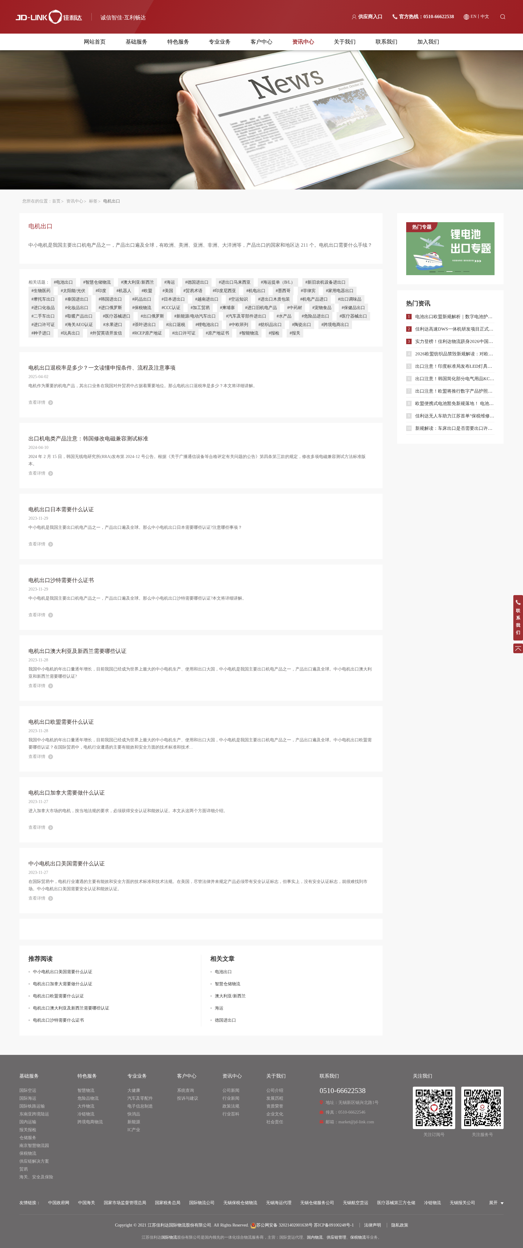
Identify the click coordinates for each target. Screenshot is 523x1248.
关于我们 (345, 42)
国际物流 (169, 1237)
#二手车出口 (43, 316)
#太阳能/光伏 (73, 290)
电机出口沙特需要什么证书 (58, 1020)
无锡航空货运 (355, 1202)
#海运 (169, 282)
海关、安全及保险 (36, 1177)
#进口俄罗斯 (110, 307)
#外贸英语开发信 (106, 333)
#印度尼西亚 (224, 290)
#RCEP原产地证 (147, 333)
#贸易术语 (192, 290)
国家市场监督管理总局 (125, 1202)
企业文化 (274, 1114)
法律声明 (372, 1225)
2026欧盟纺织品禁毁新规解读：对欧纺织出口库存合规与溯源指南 (455, 353)
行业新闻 (230, 1098)
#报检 (274, 333)
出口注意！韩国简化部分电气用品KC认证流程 (455, 378)
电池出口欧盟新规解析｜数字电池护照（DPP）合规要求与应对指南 (455, 316)
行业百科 (230, 1114)
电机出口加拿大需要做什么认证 (62, 984)
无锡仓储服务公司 (317, 1202)
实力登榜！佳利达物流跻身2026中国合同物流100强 (455, 341)
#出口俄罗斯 (152, 316)
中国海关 (86, 1202)
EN (473, 16)
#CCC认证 (171, 307)
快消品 (133, 1114)
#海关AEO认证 (79, 324)
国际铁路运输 (32, 1106)
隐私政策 (399, 1225)
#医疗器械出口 (353, 316)
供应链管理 (336, 1237)
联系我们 (386, 42)
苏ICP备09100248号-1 (334, 1225)
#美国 (168, 290)
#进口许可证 (43, 324)
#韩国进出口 (110, 299)
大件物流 (85, 1106)
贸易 (23, 1169)
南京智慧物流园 (34, 1145)
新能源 (133, 1122)
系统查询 (185, 1090)
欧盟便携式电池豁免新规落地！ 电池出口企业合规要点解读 (455, 403)
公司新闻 (230, 1090)
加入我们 (428, 42)
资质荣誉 (274, 1106)
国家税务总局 (167, 1202)
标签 (93, 201)
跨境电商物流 (90, 1122)
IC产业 (133, 1130)
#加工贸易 (200, 307)
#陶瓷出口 (301, 324)
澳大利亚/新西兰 (230, 996)
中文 (485, 16)
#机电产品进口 (314, 299)
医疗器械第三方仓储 (396, 1202)
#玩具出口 (70, 333)
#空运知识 (238, 299)
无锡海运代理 (278, 1202)
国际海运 (27, 1098)
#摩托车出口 (43, 299)
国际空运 (27, 1090)
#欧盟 (147, 290)
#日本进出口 (173, 299)
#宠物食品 (321, 307)
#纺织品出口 (270, 324)
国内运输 (27, 1122)
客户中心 (261, 42)
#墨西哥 (283, 290)
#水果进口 (112, 324)
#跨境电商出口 (335, 324)
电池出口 (223, 972)
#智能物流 (248, 333)
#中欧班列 (238, 324)
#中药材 (294, 307)
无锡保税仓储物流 (240, 1202)
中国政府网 (58, 1202)
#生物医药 (41, 290)
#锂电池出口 (207, 324)
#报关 (295, 333)
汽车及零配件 (140, 1098)
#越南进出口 (207, 299)
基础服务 (136, 42)
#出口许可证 (184, 333)
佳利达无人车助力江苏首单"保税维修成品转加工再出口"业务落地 (455, 415)
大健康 (133, 1090)
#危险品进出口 (315, 316)
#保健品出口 (353, 307)
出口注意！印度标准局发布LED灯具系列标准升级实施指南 (455, 366)
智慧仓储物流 (227, 984)
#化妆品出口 (76, 307)
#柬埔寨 (227, 307)
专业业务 (220, 42)
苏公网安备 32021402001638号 (284, 1225)
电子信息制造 (140, 1106)
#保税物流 (141, 307)
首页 (56, 201)
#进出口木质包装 (274, 299)
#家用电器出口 (340, 290)
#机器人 (124, 290)
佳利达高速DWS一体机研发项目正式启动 (455, 329)
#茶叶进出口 (144, 324)
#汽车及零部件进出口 (246, 316)
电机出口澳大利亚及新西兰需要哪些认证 (71, 1008)
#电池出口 (63, 282)
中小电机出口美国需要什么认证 (62, 972)
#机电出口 (255, 290)
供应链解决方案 (34, 1161)
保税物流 (27, 1153)
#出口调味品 (349, 299)
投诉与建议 (187, 1098)
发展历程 (274, 1098)
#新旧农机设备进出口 (325, 282)
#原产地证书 (217, 333)
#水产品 (284, 316)
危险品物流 (88, 1098)
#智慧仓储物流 (97, 282)
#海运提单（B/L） (278, 282)
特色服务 (178, 42)
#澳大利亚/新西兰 (137, 282)
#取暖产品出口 (79, 316)
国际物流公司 (202, 1202)
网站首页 (95, 42)
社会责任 (274, 1122)
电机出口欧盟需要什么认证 (58, 996)
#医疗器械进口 (116, 316)
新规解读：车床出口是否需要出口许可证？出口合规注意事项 (455, 428)
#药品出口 (141, 299)
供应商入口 (370, 16)
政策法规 (230, 1106)
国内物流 (315, 1237)
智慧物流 (85, 1090)
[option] (450, 248)
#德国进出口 (197, 282)
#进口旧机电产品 (261, 307)
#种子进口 (41, 333)
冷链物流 (85, 1114)
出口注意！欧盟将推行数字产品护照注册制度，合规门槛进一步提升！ (455, 391)
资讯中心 (303, 42)
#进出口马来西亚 (235, 282)
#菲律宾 (308, 290)
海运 (219, 1008)
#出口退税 (175, 324)
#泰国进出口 (76, 299)
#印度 (101, 290)
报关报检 (27, 1130)
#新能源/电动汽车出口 (195, 316)
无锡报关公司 (462, 1202)
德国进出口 (225, 1020)
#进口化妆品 (43, 307)
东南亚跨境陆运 (34, 1114)
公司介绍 (274, 1090)
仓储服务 (27, 1137)
